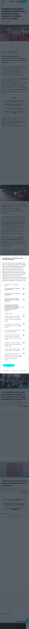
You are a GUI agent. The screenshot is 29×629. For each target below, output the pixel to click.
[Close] (26, 258)
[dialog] (14, 314)
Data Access (14, 370)
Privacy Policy (23, 370)
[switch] (23, 289)
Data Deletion (6, 370)
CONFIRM (9, 365)
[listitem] (14, 285)
